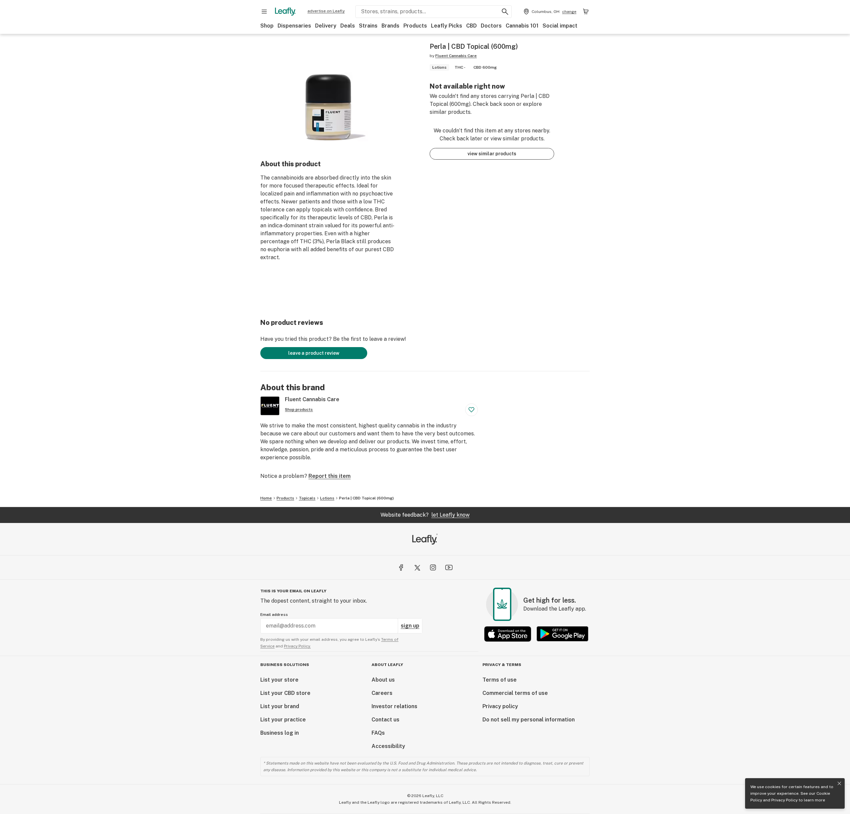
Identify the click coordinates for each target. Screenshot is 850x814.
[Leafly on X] (417, 567)
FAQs (378, 733)
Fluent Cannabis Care (456, 55)
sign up (410, 626)
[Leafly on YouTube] (449, 567)
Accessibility (388, 746)
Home (266, 498)
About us (383, 680)
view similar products (492, 153)
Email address (274, 614)
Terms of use (499, 680)
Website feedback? (425, 515)
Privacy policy (500, 706)
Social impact (560, 26)
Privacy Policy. (297, 646)
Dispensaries (294, 26)
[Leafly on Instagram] (433, 567)
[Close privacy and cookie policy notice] (839, 783)
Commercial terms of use (515, 693)
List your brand (279, 706)
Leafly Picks (446, 26)
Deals (347, 26)
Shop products (299, 409)
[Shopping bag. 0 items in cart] (586, 12)
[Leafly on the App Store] (507, 634)
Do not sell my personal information (528, 719)
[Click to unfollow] (471, 410)
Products (415, 26)
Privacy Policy (784, 800)
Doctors (491, 26)
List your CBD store (285, 693)
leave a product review (313, 353)
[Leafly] (285, 12)
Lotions (327, 498)
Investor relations (394, 706)
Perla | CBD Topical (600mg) (366, 498)
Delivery (325, 26)
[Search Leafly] (505, 11)
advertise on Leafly (326, 11)
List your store (279, 680)
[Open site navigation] (264, 12)
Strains (368, 26)
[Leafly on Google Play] (562, 634)
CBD (471, 26)
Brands (390, 26)
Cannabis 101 (522, 26)
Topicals (307, 498)
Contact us (385, 719)
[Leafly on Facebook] (401, 567)
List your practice (283, 719)
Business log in (279, 733)
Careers (382, 693)
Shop (267, 26)
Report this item (329, 476)
